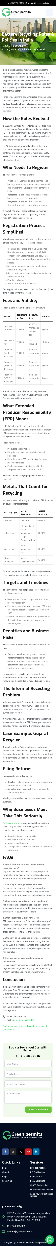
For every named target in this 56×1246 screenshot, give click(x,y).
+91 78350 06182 (17, 3)
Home (5, 45)
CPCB (42, 751)
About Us (6, 1172)
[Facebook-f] (5, 1151)
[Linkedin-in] (36, 1151)
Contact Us (7, 1181)
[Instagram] (13, 1151)
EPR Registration (38, 1168)
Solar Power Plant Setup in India (41, 1195)
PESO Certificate (37, 1181)
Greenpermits (27, 1243)
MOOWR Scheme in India (41, 1190)
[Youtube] (28, 1151)
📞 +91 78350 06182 (28, 1056)
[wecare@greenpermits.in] (3, 1231)
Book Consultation (38, 1109)
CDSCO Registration (39, 1185)
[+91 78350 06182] (3, 1226)
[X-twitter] (21, 1151)
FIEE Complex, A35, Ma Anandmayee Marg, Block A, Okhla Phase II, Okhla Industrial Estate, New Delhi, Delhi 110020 (28, 1217)
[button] (49, 1239)
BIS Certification (37, 1172)
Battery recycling (11, 823)
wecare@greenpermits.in (38, 3)
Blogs (4, 1177)
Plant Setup (17, 45)
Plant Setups (36, 1177)
